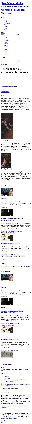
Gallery (6, 26)
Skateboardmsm (9, 268)
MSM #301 (4, 198)
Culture (6, 25)
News (5, 20)
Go (18, 34)
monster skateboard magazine (18, 266)
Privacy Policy (12, 406)
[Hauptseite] (16, 12)
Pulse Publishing (8, 381)
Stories (6, 22)
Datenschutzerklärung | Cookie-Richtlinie (15, 379)
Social (5, 29)
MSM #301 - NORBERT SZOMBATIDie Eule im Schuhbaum (12, 219)
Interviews (7, 23)
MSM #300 (4, 64)
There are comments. (12, 256)
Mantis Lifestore (5, 266)
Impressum (7, 378)
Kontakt (6, 376)
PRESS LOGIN (5, 92)
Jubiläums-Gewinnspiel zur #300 (10, 243)
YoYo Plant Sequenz (6, 364)
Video (5, 28)
